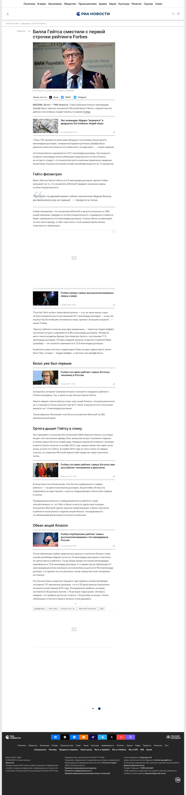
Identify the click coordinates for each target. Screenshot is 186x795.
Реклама (53, 750)
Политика (22, 745)
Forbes (86, 111)
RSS (142, 750)
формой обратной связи (134, 765)
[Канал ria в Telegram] (102, 737)
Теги (166, 745)
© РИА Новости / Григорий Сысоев (45, 91)
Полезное (158, 745)
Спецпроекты (40, 750)
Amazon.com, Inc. (68, 609)
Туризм (129, 745)
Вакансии (10, 763)
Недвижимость (107, 745)
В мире (55, 745)
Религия (120, 745)
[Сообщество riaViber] (130, 737)
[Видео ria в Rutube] (93, 737)
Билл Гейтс (53, 609)
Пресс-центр (86, 750)
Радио (137, 745)
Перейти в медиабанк (66, 91)
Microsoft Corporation (87, 609)
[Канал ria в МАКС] (55, 737)
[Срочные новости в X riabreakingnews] (121, 737)
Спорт (78, 745)
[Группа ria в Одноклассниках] (83, 737)
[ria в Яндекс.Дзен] (64, 737)
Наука (85, 745)
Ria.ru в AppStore (102, 750)
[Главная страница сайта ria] (93, 14)
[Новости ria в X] (111, 737)
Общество (32, 745)
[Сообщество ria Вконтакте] (74, 737)
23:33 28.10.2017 (13, 24)
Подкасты (147, 745)
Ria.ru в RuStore (119, 750)
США (102, 609)
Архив (149, 750)
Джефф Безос (39, 609)
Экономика (44, 745)
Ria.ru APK (133, 750)
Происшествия (66, 745)
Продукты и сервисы (68, 750)
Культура (95, 745)
